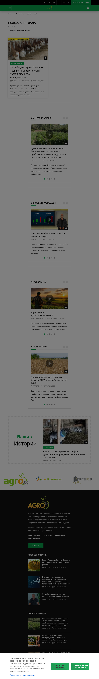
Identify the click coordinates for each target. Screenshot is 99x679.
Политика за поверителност (23, 675)
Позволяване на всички (81, 666)
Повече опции (60, 666)
